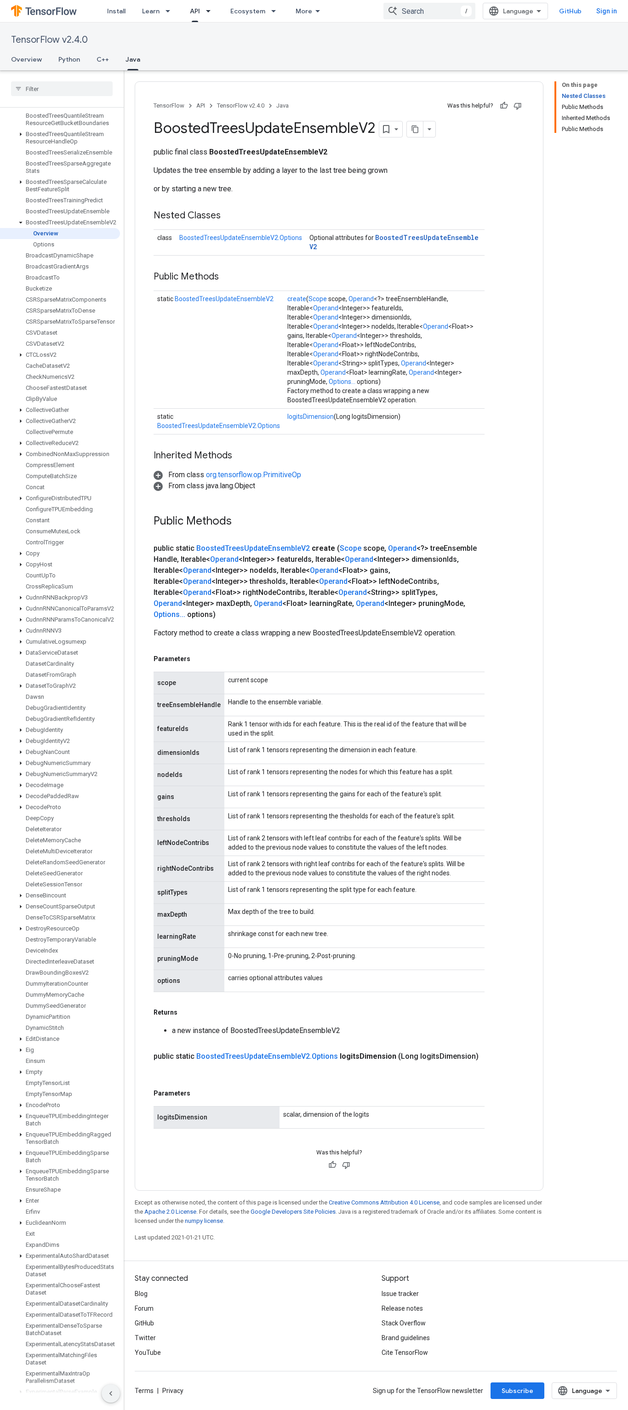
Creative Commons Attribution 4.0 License (384, 1202)
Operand (361, 299)
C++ (103, 59)
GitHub (570, 11)
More (304, 11)
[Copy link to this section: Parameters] (199, 658)
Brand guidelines (406, 1337)
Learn (151, 11)
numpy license (204, 1220)
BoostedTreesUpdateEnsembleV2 (224, 299)
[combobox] (429, 11)
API (195, 11)
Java (133, 59)
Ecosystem (247, 11)
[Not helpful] (518, 106)
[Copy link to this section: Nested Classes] (230, 216)
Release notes (402, 1308)
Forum (144, 1308)
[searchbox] (62, 88)
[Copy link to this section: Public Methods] (228, 277)
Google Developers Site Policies (293, 1211)
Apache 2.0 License (170, 1211)
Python (69, 59)
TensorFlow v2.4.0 (49, 40)
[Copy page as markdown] (415, 129)
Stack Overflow (404, 1323)
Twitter (145, 1337)
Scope (317, 299)
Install (116, 11)
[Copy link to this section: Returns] (186, 1012)
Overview (26, 59)
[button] (60, 138)
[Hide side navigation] (111, 1393)
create (296, 299)
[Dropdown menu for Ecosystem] (276, 11)
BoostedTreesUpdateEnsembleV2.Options (240, 237)
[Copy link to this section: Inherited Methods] (241, 456)
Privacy (172, 1390)
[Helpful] (504, 106)
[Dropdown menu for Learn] (171, 11)
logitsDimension (310, 416)
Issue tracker (400, 1293)
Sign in (606, 11)
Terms (144, 1390)
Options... (342, 381)
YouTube (148, 1352)
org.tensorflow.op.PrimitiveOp (253, 474)
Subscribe (517, 1391)
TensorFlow (169, 105)
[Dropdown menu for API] (211, 11)
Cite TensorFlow (405, 1352)
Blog (141, 1293)
